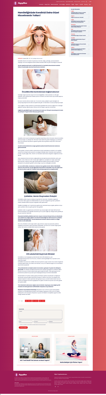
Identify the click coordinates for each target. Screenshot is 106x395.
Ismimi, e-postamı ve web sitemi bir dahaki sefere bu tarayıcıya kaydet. (33, 324)
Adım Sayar (56, 378)
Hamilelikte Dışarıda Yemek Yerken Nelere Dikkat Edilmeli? (79, 26)
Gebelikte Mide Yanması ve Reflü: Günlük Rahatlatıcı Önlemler (78, 13)
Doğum (72, 47)
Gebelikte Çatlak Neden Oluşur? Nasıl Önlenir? (78, 40)
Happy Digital (55, 390)
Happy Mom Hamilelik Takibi (59, 377)
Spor (72, 29)
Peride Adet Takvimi (67, 377)
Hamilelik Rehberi (88, 377)
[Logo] (23, 3)
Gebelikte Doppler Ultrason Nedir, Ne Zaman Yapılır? (78, 44)
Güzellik (20, 58)
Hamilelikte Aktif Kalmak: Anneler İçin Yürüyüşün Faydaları (78, 31)
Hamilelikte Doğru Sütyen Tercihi (78, 35)
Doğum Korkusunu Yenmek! (77, 17)
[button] (86, 1)
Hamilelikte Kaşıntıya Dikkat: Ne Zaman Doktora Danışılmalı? (78, 22)
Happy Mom (61, 378)
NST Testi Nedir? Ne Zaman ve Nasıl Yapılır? (35, 360)
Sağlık (72, 11)
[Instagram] (89, 1)
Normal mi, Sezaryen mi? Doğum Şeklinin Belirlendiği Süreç (78, 49)
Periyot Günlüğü (66, 378)
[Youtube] (90, 1)
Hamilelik (82, 377)
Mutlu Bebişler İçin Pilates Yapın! (71, 362)
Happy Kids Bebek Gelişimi (76, 377)
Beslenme (73, 24)
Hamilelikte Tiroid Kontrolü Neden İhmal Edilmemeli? (78, 54)
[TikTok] (58, 387)
